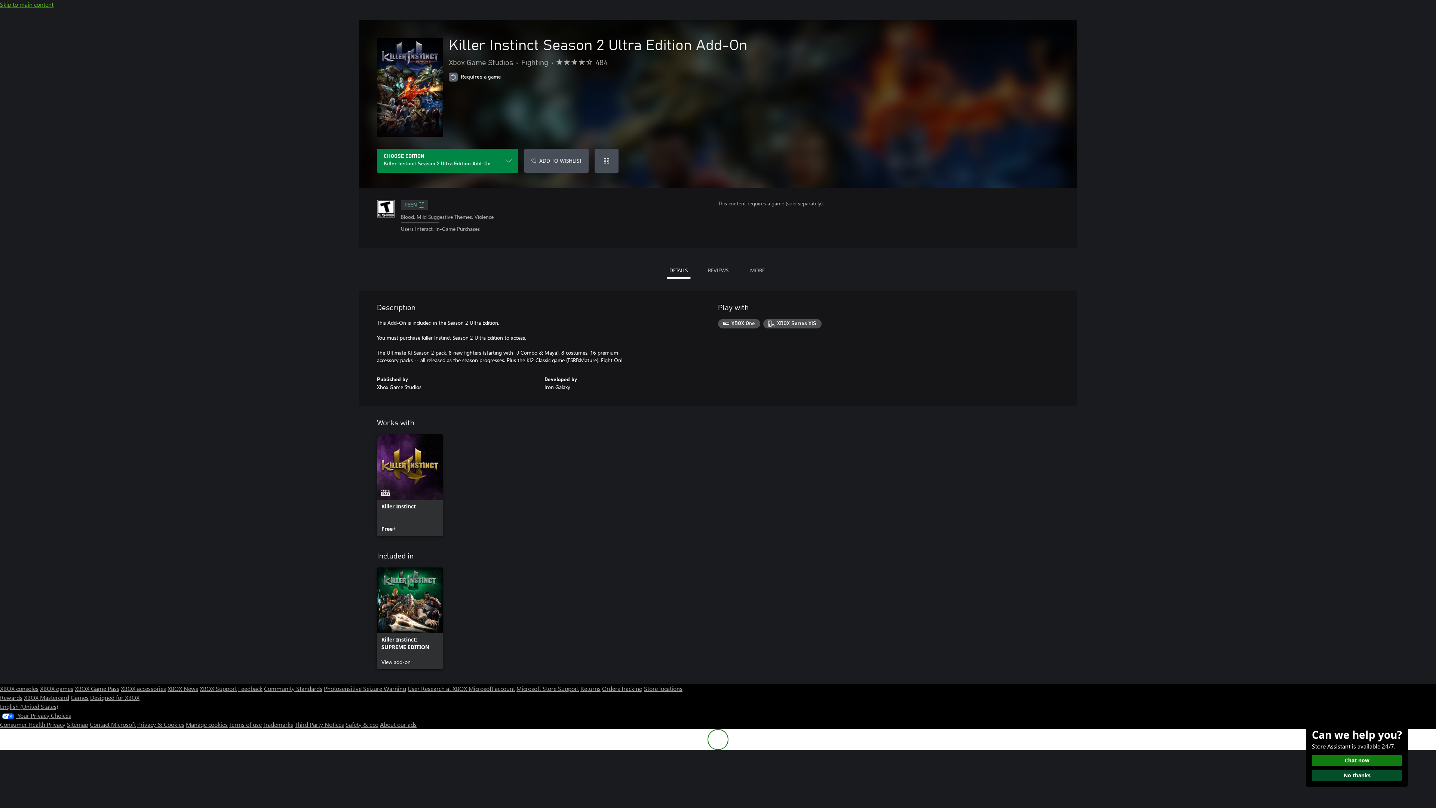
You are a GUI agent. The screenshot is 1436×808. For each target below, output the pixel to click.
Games (80, 697)
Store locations (663, 688)
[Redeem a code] (607, 161)
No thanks (1357, 775)
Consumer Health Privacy (32, 724)
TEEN (411, 205)
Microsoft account (492, 688)
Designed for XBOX (114, 697)
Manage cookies (207, 724)
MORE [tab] (757, 270)
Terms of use (245, 724)
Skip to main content (26, 4)
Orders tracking (622, 688)
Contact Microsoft (113, 724)
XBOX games (56, 688)
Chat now (1357, 760)
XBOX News (183, 688)
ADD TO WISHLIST (560, 160)
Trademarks (278, 724)
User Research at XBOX (438, 688)
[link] (410, 485)
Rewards (11, 697)
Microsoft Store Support (547, 688)
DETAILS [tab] (678, 270)
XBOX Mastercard (46, 697)
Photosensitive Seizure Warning (365, 688)
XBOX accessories (143, 688)
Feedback (250, 688)
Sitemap (77, 724)
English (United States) (29, 706)
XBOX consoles (19, 688)
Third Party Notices (319, 724)
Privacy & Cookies (160, 724)
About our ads (398, 724)
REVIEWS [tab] (718, 270)
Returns (590, 688)
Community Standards (293, 688)
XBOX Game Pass (97, 688)
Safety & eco (362, 724)
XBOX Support (218, 688)
